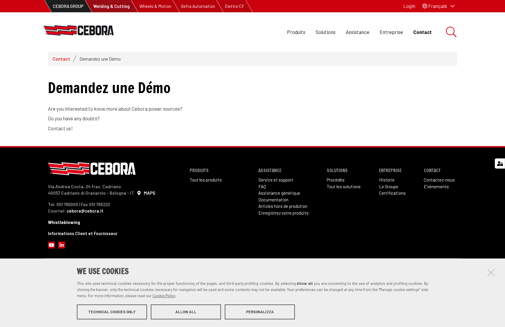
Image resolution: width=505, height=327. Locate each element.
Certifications (392, 193)
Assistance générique (279, 193)
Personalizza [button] (260, 311)
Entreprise (391, 32)
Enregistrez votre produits (283, 212)
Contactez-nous (439, 179)
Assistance (357, 32)
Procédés (336, 179)
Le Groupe (388, 186)
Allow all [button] (185, 311)
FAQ (262, 186)
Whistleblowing (64, 222)
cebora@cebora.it (85, 210)
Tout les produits (206, 179)
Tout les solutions (344, 186)
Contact (422, 32)
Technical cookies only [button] (112, 311)
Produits (296, 32)
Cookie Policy (164, 295)
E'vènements (436, 186)
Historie (387, 179)
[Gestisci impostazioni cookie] (500, 163)
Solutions (325, 32)
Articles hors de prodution (282, 206)
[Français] (79, 32)
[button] (438, 6)
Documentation (273, 199)
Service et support (275, 179)
